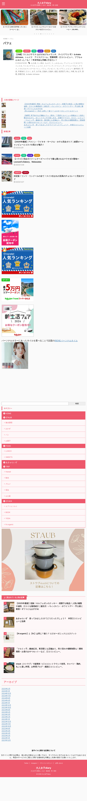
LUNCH (9, 451)
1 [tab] (34, 34)
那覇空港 (21, 74)
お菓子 (8, 441)
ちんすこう (49, 63)
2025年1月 (6, 691)
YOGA (8, 518)
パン (7, 435)
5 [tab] (43, 34)
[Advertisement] (43, 386)
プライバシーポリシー (46, 763)
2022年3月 (6, 733)
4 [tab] (41, 34)
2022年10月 (6, 726)
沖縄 (72, 71)
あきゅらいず (11, 462)
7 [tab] (47, 34)
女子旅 (38, 71)
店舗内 (44, 71)
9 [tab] (51, 34)
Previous (3, 21)
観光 (7, 478)
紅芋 (79, 71)
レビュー (69, 69)
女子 (33, 71)
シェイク (39, 66)
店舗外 (50, 71)
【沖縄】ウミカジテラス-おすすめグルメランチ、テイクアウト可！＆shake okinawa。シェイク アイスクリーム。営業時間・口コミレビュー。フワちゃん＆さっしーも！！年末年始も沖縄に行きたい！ (48, 57)
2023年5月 (6, 712)
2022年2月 (6, 735)
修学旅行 (77, 69)
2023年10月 (6, 707)
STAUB (9, 417)
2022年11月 (6, 724)
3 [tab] (39, 34)
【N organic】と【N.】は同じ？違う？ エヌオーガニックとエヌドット (51, 111)
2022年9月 (6, 728)
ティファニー (56, 66)
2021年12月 (6, 740)
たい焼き (40, 63)
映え (68, 71)
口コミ (28, 71)
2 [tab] (37, 34)
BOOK (8, 512)
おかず (8, 429)
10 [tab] (54, 34)
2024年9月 (6, 698)
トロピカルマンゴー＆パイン (29, 69)
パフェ (43, 69)
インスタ (18, 66)
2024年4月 (6, 700)
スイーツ (47, 66)
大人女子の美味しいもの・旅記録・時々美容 (43, 771)
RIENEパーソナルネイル (66, 340)
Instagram (34, 763)
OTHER (9, 501)
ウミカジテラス (29, 66)
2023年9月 (6, 710)
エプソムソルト (11, 506)
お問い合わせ (59, 763)
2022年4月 (6, 731)
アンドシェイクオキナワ (73, 63)
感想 (56, 71)
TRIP (8, 467)
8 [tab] (49, 34)
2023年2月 (6, 717)
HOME (8, 413)
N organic (9, 524)
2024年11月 (6, 696)
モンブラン (61, 69)
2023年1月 (6, 719)
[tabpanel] (14, 21)
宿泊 (7, 490)
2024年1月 (6, 703)
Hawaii (8, 472)
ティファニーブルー (70, 66)
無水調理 (9, 422)
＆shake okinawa (32, 74)
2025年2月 (6, 689)
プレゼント (51, 69)
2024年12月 (6, 693)
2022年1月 (6, 738)
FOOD (8, 446)
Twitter (26, 763)
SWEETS (9, 457)
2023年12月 (6, 705)
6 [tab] (45, 34)
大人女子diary (44, 3)
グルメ (8, 484)
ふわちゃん (58, 63)
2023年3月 (6, 714)
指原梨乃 (62, 71)
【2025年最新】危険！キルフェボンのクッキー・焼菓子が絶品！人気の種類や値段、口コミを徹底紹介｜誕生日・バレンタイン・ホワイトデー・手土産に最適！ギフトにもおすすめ (54, 106)
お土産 (33, 63)
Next (84, 21)
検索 (77, 403)
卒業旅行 (21, 71)
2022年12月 (6, 721)
